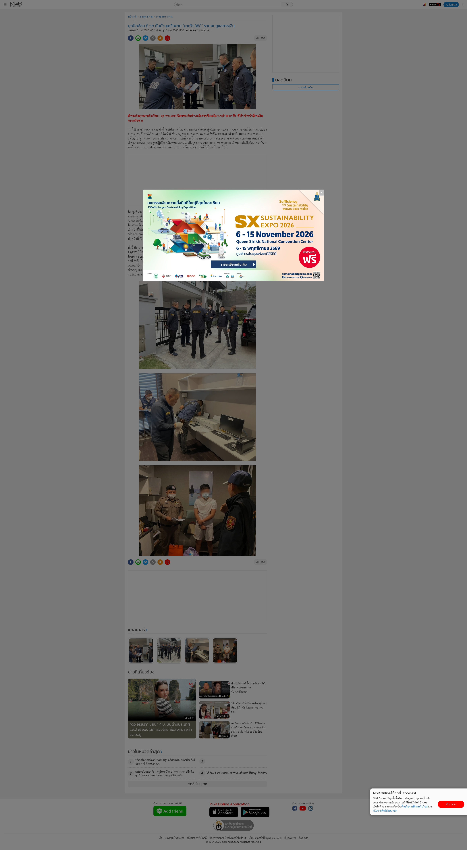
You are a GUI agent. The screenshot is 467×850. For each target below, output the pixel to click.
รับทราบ (451, 804)
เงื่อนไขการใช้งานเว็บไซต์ (414, 806)
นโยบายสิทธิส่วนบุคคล (385, 810)
